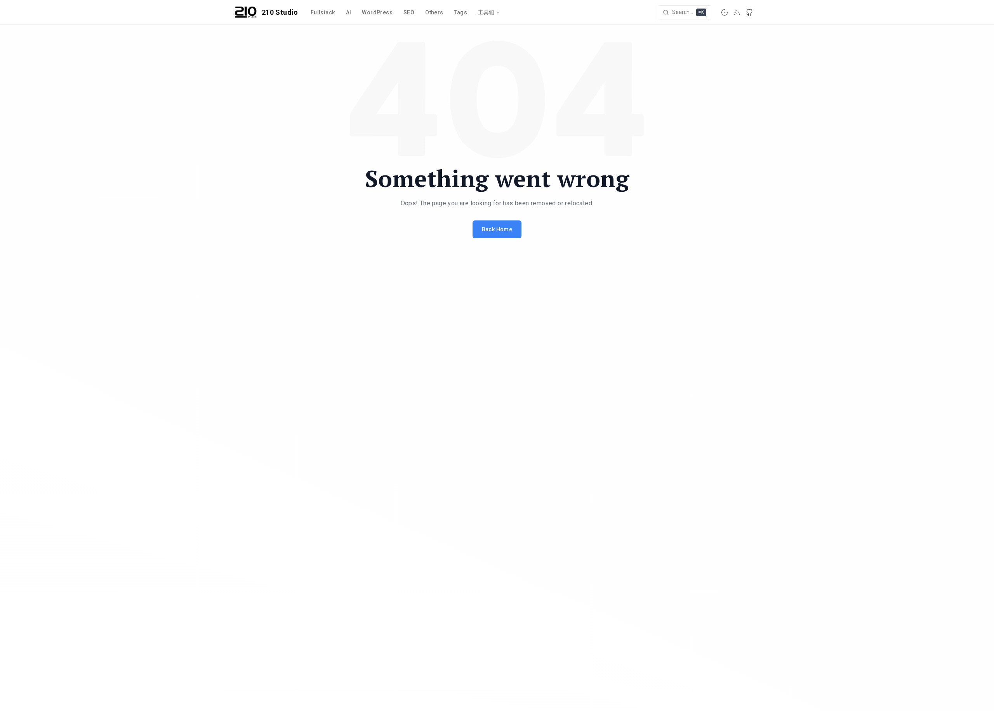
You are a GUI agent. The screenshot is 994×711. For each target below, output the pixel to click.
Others (434, 12)
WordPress (377, 12)
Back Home (497, 229)
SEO (408, 12)
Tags (460, 12)
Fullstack (323, 12)
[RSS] (737, 12)
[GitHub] (749, 12)
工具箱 (486, 12)
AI (348, 12)
